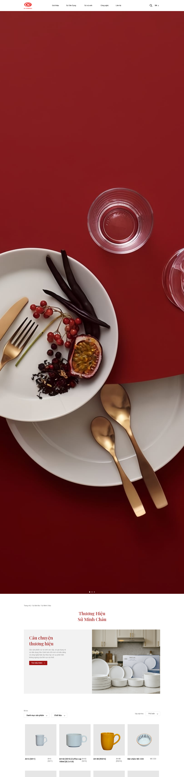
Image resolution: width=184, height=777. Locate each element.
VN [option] (156, 5)
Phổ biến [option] (151, 714)
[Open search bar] (151, 5)
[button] (89, 592)
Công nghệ (104, 5)
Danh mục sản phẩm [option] (35, 715)
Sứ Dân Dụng (71, 5)
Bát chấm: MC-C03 (136, 759)
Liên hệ (118, 5)
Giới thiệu (55, 5)
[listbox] (157, 5)
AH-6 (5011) (30, 759)
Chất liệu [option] (58, 715)
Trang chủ (27, 606)
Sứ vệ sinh (88, 5)
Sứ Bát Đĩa (36, 606)
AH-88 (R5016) (99, 759)
